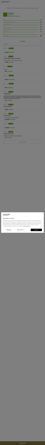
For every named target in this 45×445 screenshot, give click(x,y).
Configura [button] (8, 229)
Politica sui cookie (26, 226)
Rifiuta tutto (20, 229)
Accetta (36, 229)
